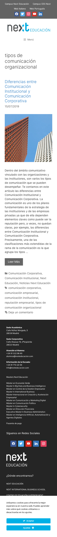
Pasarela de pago (14, 423)
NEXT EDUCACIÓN (14, 484)
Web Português (37, 8)
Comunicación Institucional (22, 278)
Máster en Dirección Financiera (20, 409)
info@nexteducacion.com (17, 368)
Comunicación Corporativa (25, 273)
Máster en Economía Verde (18, 383)
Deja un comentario (20, 312)
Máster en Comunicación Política (21, 403)
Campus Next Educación (17, 4)
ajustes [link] (28, 512)
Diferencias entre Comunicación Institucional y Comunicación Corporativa (21, 91)
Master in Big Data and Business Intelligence (26, 386)
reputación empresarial (19, 302)
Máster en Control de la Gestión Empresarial (25, 389)
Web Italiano (20, 8)
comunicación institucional (21, 297)
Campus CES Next (42, 4)
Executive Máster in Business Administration (25, 412)
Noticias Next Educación (35, 283)
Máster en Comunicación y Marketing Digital (26, 400)
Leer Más (14, 261)
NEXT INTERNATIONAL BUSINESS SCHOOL (25, 489)
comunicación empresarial (21, 292)
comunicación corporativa (24, 288)
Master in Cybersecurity (17, 406)
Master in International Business (20, 391)
